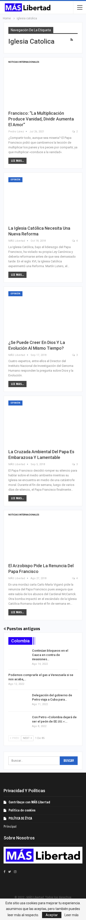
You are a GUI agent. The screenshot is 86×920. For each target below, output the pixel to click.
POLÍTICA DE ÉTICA (20, 818)
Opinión (15, 179)
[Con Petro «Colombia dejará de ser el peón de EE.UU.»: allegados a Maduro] (18, 722)
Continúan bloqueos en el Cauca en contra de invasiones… (50, 655)
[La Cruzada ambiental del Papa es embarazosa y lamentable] (43, 422)
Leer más (71, 915)
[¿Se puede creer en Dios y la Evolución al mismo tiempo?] (43, 313)
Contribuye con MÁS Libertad (29, 802)
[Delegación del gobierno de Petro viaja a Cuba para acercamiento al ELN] (18, 700)
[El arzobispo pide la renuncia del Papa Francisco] (43, 537)
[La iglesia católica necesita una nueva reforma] (43, 199)
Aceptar (52, 915)
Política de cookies (22, 810)
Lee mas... (17, 161)
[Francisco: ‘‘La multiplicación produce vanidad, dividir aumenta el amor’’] (43, 84)
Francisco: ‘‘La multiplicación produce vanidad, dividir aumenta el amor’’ (41, 119)
